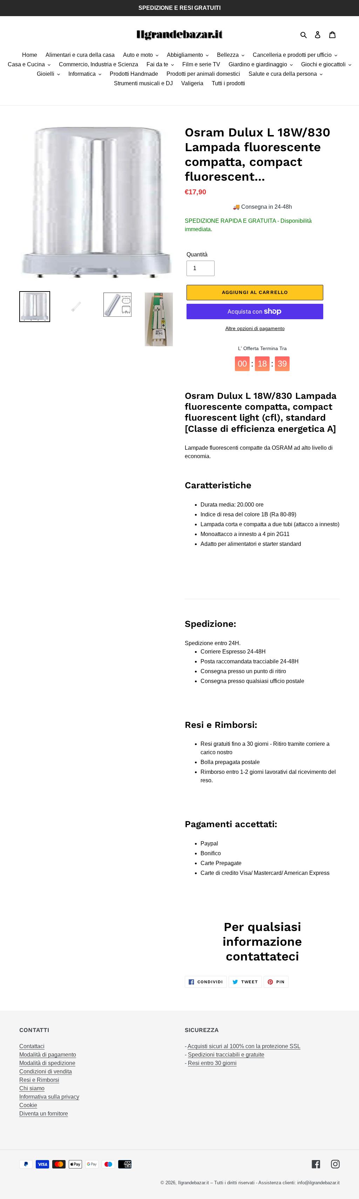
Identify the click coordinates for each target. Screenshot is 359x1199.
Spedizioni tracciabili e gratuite (226, 1055)
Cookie (28, 1105)
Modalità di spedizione (47, 1063)
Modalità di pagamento (47, 1055)
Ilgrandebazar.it (193, 1182)
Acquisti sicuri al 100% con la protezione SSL (244, 1046)
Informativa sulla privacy (49, 1097)
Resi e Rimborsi (39, 1080)
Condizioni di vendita (45, 1071)
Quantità (197, 254)
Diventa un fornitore (43, 1114)
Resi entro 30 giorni (212, 1063)
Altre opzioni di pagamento (255, 328)
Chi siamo (32, 1088)
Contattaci (32, 1046)
